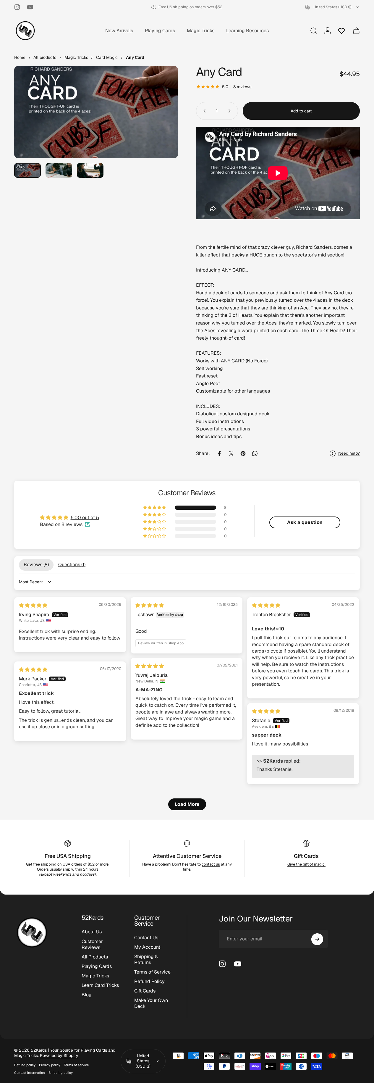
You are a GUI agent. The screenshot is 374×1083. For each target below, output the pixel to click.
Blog (87, 995)
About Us (92, 932)
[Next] (162, 121)
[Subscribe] (317, 939)
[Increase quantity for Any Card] (231, 111)
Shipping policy (60, 1073)
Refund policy (24, 1065)
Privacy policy (49, 1065)
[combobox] (332, 7)
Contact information (29, 1073)
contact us (211, 864)
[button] (155, 508)
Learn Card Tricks (100, 985)
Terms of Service (152, 972)
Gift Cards (306, 856)
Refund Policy (149, 982)
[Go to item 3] (90, 170)
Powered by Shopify (59, 1055)
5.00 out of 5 (85, 517)
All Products (95, 957)
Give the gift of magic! (306, 864)
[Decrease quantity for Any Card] (203, 111)
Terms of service (76, 1065)
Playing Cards (97, 966)
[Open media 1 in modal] (96, 112)
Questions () (71, 564)
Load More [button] (187, 804)
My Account (147, 947)
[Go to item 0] (27, 170)
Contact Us (146, 938)
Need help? (349, 453)
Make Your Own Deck (151, 1004)
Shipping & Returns (146, 960)
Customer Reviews (92, 944)
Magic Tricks (95, 976)
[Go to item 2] (59, 170)
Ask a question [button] (305, 522)
